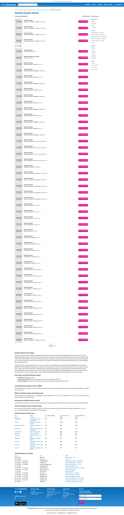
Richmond (17, 444)
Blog (48, 497)
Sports (94, 4)
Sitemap (65, 497)
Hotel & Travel (108, 4)
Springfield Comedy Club (71, 466)
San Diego (17, 435)
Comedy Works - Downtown (72, 473)
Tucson (16, 417)
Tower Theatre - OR (59, 395)
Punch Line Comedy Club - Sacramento (75, 468)
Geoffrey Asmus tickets (76, 395)
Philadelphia (18, 419)
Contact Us (33, 491)
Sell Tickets (118, 4)
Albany (16, 448)
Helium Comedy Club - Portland (73, 462)
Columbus (17, 441)
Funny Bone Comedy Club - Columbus (74, 478)
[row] (52, 21)
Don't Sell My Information (68, 494)
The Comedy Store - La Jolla (72, 474)
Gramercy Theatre (34, 433)
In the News (49, 495)
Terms (64, 491)
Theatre (100, 4)
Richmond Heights (19, 425)
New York (17, 433)
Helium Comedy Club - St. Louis (73, 464)
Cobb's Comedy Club (35, 431)
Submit (81, 502)
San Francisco (18, 431)
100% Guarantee (34, 494)
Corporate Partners (51, 491)
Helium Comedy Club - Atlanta (72, 476)
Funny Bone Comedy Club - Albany (73, 481)
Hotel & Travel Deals (51, 494)
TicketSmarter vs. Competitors (54, 492)
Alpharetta (17, 438)
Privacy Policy (66, 492)
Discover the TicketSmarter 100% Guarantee (62, 1)
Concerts (87, 4)
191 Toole (32, 417)
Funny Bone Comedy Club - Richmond (74, 480)
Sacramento (18, 428)
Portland (17, 422)
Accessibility (65, 495)
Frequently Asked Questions (37, 492)
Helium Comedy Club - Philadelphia (35, 419)
